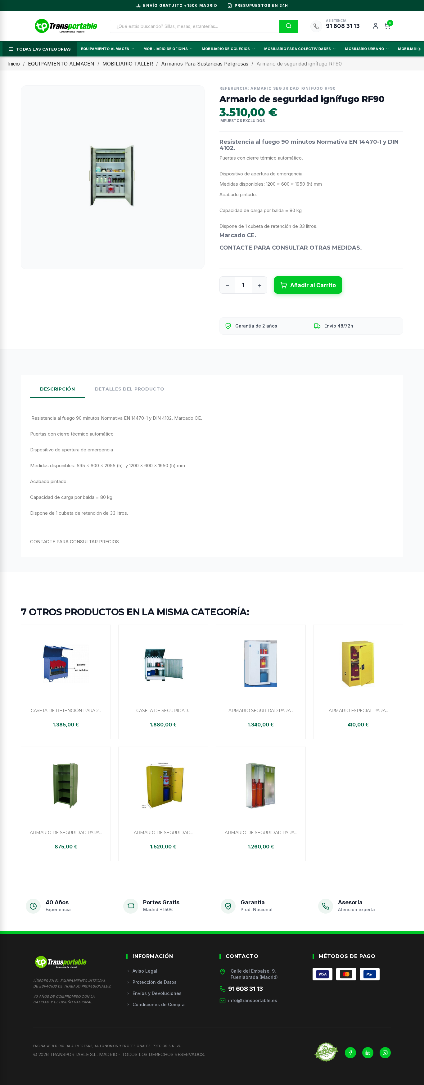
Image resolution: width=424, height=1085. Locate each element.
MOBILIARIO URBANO (364, 49)
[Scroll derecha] (418, 49)
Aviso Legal (145, 971)
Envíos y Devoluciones (157, 993)
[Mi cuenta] (375, 26)
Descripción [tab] (57, 389)
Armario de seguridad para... (65, 832)
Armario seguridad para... (260, 710)
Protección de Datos (155, 982)
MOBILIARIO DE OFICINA (165, 49)
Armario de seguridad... (163, 832)
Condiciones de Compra (159, 1004)
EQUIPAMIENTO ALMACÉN (105, 49)
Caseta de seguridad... (163, 710)
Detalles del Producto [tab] (130, 389)
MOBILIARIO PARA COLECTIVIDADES (297, 49)
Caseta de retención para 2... (66, 710)
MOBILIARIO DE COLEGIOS (226, 49)
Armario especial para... (358, 710)
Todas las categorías (43, 49)
